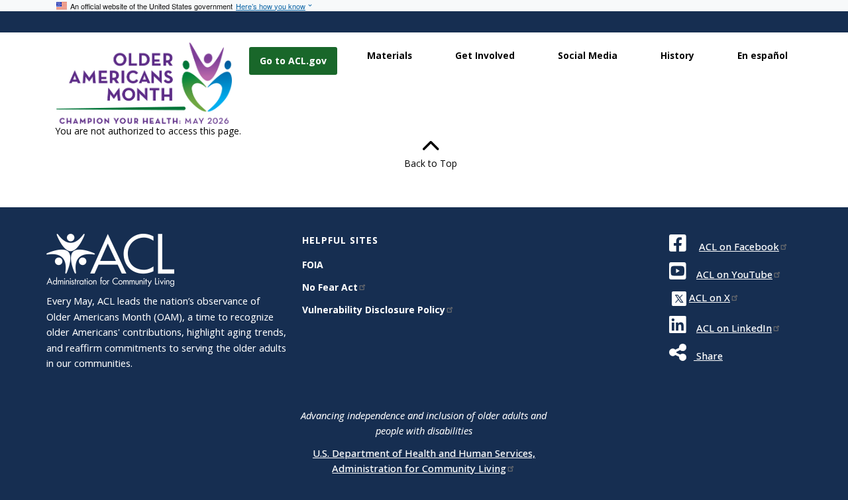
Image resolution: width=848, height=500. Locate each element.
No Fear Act (330, 287)
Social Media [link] (587, 55)
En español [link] (762, 55)
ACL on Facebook (739, 246)
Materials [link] (389, 55)
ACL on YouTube (734, 274)
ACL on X (709, 297)
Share (708, 355)
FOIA (312, 264)
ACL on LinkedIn (734, 327)
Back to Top (424, 163)
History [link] (677, 55)
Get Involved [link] (485, 55)
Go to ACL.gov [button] (293, 60)
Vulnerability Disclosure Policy (373, 309)
